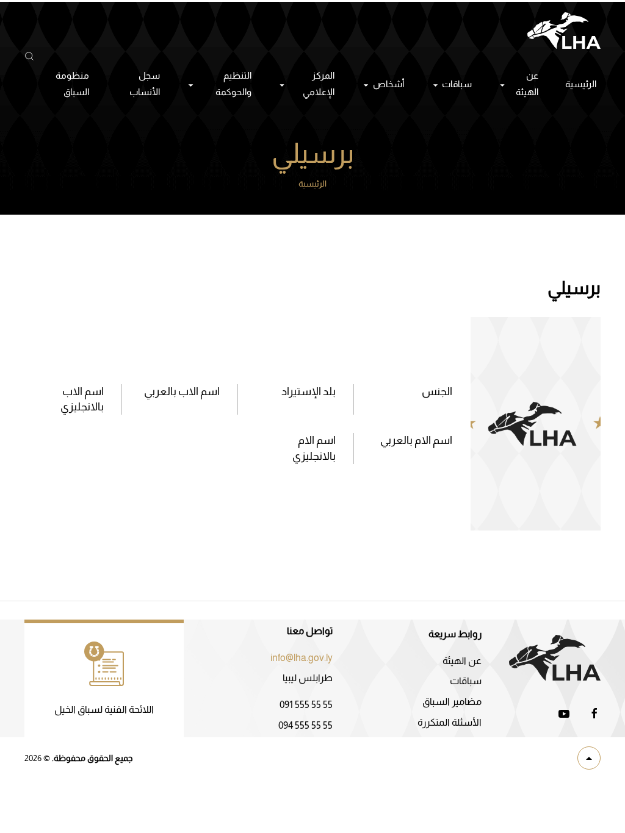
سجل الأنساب (144, 83)
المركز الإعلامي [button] (318, 83)
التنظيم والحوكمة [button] (233, 83)
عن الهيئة (462, 661)
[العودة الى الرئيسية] (564, 30)
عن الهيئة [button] (527, 83)
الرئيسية (580, 84)
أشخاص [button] (388, 84)
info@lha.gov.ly (301, 657)
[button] (29, 56)
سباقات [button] (457, 84)
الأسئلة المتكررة (449, 722)
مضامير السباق (452, 701)
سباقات (466, 681)
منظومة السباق (72, 83)
